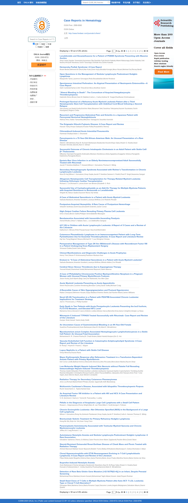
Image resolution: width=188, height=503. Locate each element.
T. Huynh (69, 346)
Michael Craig (116, 286)
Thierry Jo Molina (81, 440)
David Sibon (132, 440)
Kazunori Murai (84, 193)
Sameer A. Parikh (113, 174)
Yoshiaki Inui (97, 62)
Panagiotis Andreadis (81, 154)
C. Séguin (84, 346)
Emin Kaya (96, 69)
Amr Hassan (124, 373)
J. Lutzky (99, 398)
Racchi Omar (130, 362)
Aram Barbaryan (90, 143)
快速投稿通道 (41, 3)
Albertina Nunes (122, 458)
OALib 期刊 (28, 3)
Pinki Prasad (80, 230)
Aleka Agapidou (111, 154)
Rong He (78, 414)
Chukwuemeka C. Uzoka (75, 467)
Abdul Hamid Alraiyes (105, 336)
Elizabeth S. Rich (103, 183)
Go (118, 51)
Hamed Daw (85, 389)
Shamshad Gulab (77, 269)
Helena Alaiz (85, 458)
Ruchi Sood (64, 389)
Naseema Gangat (138, 174)
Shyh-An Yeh (75, 421)
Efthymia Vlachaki (66, 154)
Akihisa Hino (64, 120)
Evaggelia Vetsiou (124, 154)
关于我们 (136, 3)
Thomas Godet (65, 371)
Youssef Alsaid (65, 269)
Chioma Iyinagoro (79, 465)
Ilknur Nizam (117, 69)
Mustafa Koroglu (106, 69)
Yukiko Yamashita (76, 120)
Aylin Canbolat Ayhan (68, 88)
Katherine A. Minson (67, 230)
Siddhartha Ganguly (98, 221)
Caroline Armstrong (81, 286)
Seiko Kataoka (135, 61)
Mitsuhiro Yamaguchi (91, 120)
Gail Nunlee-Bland (116, 293)
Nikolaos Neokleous (97, 154)
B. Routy (63, 346)
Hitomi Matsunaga (123, 61)
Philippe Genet (85, 214)
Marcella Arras (113, 311)
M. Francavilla (90, 398)
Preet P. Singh (126, 174)
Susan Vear (89, 230)
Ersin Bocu (89, 88)
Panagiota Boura (74, 156)
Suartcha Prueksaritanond (69, 327)
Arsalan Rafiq (88, 127)
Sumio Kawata (107, 62)
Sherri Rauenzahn (66, 286)
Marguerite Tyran (66, 79)
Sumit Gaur (77, 207)
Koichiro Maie (86, 108)
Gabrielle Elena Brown (68, 97)
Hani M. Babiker (83, 97)
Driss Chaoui (65, 214)
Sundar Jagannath (96, 382)
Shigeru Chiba (73, 110)
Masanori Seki (97, 108)
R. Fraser (76, 346)
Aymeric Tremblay (130, 371)
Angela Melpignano (119, 485)
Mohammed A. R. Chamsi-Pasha (72, 336)
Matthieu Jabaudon (112, 373)
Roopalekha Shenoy (101, 127)
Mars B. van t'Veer (95, 405)
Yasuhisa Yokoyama (110, 108)
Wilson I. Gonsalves (95, 165)
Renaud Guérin (88, 373)
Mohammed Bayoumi (92, 269)
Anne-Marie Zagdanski (107, 440)
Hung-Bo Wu (64, 421)
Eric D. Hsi (118, 336)
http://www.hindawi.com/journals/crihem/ (84, 33)
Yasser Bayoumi (84, 449)
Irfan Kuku (87, 69)
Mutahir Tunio (96, 449)
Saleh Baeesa (106, 269)
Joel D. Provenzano (67, 302)
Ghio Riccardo (105, 362)
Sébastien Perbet (77, 371)
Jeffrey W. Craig (65, 430)
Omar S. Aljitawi (77, 221)
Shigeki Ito (64, 193)
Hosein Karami (86, 476)
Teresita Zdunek (72, 145)
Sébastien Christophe (74, 373)
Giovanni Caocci (78, 311)
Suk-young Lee (65, 108)
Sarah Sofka (105, 286)
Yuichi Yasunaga (85, 62)
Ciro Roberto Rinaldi (108, 200)
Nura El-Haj (64, 174)
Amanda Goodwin (80, 200)
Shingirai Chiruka (103, 239)
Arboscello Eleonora (92, 362)
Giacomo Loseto (106, 485)
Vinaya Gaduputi (76, 127)
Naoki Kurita (76, 108)
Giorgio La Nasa (137, 311)
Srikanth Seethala (66, 207)
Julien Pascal (100, 373)
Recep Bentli (137, 69)
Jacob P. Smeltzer (66, 165)
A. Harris (73, 398)
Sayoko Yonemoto (75, 61)
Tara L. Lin (87, 221)
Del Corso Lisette (66, 362)
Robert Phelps (82, 382)
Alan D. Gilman (84, 145)
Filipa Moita (64, 458)
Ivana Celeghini (125, 311)
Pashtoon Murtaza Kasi (94, 255)
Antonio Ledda (90, 311)
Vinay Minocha (65, 353)
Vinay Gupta (88, 174)
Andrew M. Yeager (108, 97)
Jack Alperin (74, 279)
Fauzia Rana (76, 353)
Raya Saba (115, 143)
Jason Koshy (64, 279)
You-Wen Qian (103, 279)
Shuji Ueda (64, 61)
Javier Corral (102, 207)
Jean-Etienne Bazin (72, 375)
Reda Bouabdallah (96, 79)
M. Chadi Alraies (91, 336)
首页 (19, 3)
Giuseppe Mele (65, 485)
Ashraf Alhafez (65, 221)
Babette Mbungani (98, 214)
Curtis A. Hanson (126, 414)
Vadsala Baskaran (66, 200)
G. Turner (80, 398)
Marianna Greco (66, 311)
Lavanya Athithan (94, 200)
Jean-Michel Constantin (88, 375)
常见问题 (126, 3)
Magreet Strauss (77, 239)
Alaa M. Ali (80, 143)
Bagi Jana (83, 279)
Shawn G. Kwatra (126, 143)
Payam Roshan (127, 476)
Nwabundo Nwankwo (94, 465)
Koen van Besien (90, 183)
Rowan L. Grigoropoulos (69, 405)
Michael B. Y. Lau (89, 239)
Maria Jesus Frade (109, 458)
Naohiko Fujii (99, 61)
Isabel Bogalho (74, 458)
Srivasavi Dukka (66, 248)
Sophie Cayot (118, 371)
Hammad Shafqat (66, 134)
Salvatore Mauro (133, 485)
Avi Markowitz (92, 279)
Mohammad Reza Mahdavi (70, 476)
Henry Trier (64, 255)
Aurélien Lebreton (91, 371)
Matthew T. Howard (80, 165)
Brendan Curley (94, 286)
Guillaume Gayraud (105, 371)
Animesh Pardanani (89, 414)
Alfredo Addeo (106, 262)
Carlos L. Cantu (95, 97)
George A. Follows (119, 405)
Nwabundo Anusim (104, 143)
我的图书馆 (115, 3)
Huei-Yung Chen (86, 421)
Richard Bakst (72, 382)
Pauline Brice (122, 440)
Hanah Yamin (75, 320)
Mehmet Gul (127, 69)
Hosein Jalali (116, 476)
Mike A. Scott (107, 405)
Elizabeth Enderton (89, 207)
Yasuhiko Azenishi (106, 120)
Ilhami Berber (65, 69)
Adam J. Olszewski (80, 134)
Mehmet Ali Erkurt (76, 69)
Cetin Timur (80, 88)
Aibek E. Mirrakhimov (67, 143)
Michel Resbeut (109, 79)
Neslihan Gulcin (100, 88)
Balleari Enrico (78, 362)
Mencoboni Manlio (118, 362)
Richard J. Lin (65, 183)
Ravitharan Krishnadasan (125, 97)
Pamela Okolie (102, 293)
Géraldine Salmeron (67, 440)
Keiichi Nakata (110, 61)
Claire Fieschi (94, 440)
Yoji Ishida (94, 193)
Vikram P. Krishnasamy (76, 255)
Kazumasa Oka (88, 61)
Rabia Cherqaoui (66, 293)
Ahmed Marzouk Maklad (69, 449)
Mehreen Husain (79, 293)
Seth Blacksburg (109, 382)
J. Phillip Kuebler (81, 302)
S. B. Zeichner (65, 398)
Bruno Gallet (74, 214)
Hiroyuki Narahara (72, 62)
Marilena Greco (77, 485)
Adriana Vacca (101, 311)
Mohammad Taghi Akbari (101, 476)
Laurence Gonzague (80, 79)
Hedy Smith (85, 320)
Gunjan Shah (65, 320)
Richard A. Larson (77, 183)
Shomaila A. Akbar (139, 449)
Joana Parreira (96, 458)
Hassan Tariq (65, 127)
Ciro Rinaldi (116, 262)
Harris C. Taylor (74, 389)
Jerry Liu (63, 382)
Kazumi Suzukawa (126, 108)
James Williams (129, 293)
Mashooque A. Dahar (124, 449)
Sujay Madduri (91, 293)
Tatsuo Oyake (73, 193)
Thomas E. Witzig (109, 165)
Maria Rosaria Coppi (91, 485)
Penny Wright (83, 405)
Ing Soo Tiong (65, 239)
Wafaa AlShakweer (109, 449)
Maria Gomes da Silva (137, 458)
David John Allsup (79, 248)
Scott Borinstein (100, 230)
